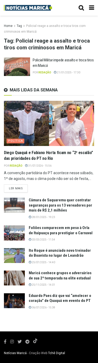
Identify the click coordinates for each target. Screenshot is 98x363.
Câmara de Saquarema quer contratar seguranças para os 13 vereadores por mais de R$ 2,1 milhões (60, 205)
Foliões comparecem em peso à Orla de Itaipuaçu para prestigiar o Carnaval (61, 230)
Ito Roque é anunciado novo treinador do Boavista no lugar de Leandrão (60, 253)
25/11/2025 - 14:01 (43, 284)
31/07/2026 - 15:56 (39, 165)
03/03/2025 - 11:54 (43, 239)
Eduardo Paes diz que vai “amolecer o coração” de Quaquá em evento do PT (60, 298)
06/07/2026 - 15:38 (43, 307)
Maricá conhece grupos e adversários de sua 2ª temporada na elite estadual (60, 275)
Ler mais (16, 188)
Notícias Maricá (15, 353)
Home (8, 26)
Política (15, 141)
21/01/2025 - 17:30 (68, 72)
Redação (44, 72)
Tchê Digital (56, 353)
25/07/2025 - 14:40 (43, 262)
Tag (19, 26)
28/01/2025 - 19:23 (43, 217)
